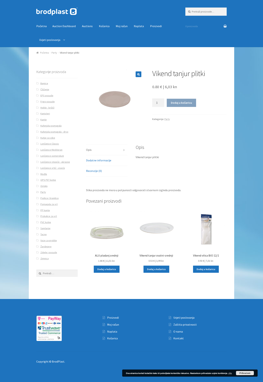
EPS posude (46, 95)
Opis (89, 150)
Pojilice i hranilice (49, 198)
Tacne (43, 234)
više (230, 373)
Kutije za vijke (47, 137)
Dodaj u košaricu (181, 102)
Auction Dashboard (64, 26)
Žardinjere (46, 246)
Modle (43, 174)
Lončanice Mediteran (51, 149)
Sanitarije (45, 228)
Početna (41, 26)
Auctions (87, 26)
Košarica (104, 26)
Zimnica (44, 258)
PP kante (45, 210)
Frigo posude (47, 101)
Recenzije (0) (94, 171)
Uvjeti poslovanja (49, 40)
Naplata (139, 26)
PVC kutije (45, 222)
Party (54, 52)
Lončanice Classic (49, 143)
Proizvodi (156, 26)
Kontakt (178, 338)
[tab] (106, 150)
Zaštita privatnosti (185, 324)
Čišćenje (44, 89)
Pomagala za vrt (49, 204)
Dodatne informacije (98, 160)
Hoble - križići (47, 107)
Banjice (44, 83)
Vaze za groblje (48, 240)
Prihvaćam (244, 373)
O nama (178, 331)
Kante (43, 119)
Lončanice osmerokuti (52, 155)
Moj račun (122, 26)
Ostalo (44, 186)
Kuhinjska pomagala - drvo (54, 131)
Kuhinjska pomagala (51, 125)
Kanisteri (45, 113)
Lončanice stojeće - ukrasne (55, 162)
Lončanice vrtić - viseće (52, 168)
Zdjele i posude (48, 252)
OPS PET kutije (48, 180)
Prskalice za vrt (48, 216)
